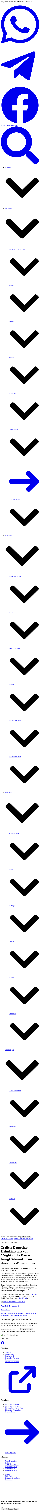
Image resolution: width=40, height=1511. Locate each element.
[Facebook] (20, 123)
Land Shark (23, 1298)
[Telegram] (20, 85)
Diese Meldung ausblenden (10, 1509)
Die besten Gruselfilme (13, 1406)
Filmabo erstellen (27, 1329)
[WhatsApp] (20, 45)
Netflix (11, 684)
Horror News (9, 1354)
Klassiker (12, 393)
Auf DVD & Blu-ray (12, 1465)
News (11, 869)
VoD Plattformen (15, 1091)
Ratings (12, 906)
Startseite (8, 167)
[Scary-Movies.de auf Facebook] (2, 1344)
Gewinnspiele (14, 833)
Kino (11, 612)
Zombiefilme (13, 429)
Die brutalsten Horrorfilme (14, 1408)
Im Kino (8, 1463)
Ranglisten (8, 208)
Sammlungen (9, 1050)
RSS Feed (8, 1476)
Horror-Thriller (19, 1239)
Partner (7, 1474)
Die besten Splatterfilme (13, 1410)
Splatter (12, 321)
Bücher (11, 978)
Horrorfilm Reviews (12, 1358)
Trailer (11, 941)
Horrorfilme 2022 (11, 1469)
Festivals (12, 1199)
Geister (11, 357)
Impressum (8, 1480)
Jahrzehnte (13, 1163)
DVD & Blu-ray (14, 648)
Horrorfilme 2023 (11, 1470)
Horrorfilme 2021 (11, 1467)
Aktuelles (8, 793)
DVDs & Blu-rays (7, 1239)
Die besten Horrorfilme (17, 249)
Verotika (34, 1294)
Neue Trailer (28, 1239)
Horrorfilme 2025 (15, 721)
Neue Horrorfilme (15, 576)
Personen (12, 1127)
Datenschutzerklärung (12, 1478)
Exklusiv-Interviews (12, 1360)
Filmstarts (8, 535)
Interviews (12, 1014)
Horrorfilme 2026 (15, 757)
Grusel (11, 285)
